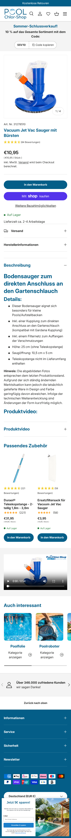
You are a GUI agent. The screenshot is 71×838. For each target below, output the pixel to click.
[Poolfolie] (18, 627)
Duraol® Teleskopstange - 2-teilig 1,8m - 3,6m (18, 504)
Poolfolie (17, 646)
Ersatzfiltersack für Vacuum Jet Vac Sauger (51, 504)
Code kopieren (45, 44)
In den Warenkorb (35, 184)
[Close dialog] (67, 800)
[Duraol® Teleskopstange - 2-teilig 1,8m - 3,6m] (19, 468)
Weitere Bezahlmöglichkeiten (35, 206)
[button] (56, 14)
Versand (23, 162)
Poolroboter (49, 646)
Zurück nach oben (35, 702)
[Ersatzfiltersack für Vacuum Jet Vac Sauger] (52, 468)
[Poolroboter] (49, 627)
